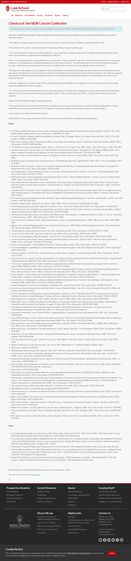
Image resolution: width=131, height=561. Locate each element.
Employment (73, 533)
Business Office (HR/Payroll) (110, 498)
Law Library (36, 475)
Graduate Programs (15, 495)
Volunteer (72, 505)
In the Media (30, 15)
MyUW (104, 2)
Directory (125, 2)
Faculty (40, 15)
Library (65, 15)
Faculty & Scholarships (108, 491)
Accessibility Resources (77, 529)
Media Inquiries (105, 532)
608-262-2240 (105, 522)
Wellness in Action (44, 501)
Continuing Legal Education (79, 495)
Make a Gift (72, 498)
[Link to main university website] (19, 521)
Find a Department (106, 534)
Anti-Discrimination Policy (47, 529)
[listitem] (100, 540)
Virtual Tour (42, 533)
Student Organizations (46, 498)
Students (49, 15)
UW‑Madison (14, 2)
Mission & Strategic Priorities (49, 526)
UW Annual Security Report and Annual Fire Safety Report (81, 521)
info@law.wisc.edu (105, 524)
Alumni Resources (75, 491)
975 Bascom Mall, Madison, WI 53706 (106, 518)
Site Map (71, 517)
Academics (41, 495)
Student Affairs (43, 491)
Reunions (71, 501)
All (12, 15)
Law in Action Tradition (46, 522)
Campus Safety (74, 526)
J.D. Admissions (13, 491)
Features (19, 15)
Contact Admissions (107, 529)
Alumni (57, 15)
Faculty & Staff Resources (109, 495)
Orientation (11, 501)
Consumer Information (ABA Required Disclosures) (48, 518)
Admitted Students (14, 498)
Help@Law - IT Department (110, 501)
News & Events (113, 2)
